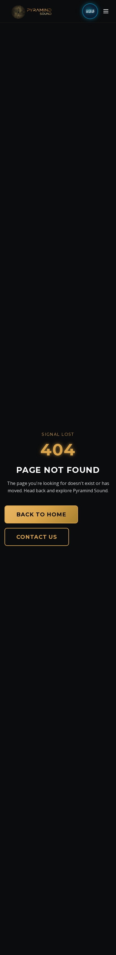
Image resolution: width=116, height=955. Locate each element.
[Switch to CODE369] (90, 11)
